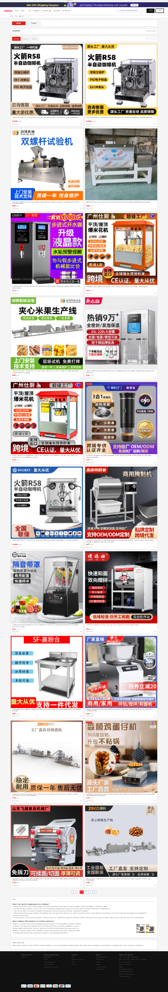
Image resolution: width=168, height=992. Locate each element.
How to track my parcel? (125, 962)
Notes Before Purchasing (49, 962)
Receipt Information (101, 957)
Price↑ (25, 39)
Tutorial (46, 959)
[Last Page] (95, 892)
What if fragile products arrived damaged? (128, 957)
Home (11, 16)
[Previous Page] (78, 892)
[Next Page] (90, 892)
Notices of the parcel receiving (126, 974)
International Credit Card (78, 959)
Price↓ (34, 39)
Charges (98, 962)
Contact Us (23, 957)
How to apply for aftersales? (126, 969)
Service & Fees (47, 957)
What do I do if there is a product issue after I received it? (133, 959)
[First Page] (73, 892)
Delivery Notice (100, 969)
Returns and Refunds (48, 964)
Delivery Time (99, 959)
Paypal (73, 962)
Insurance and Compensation (125, 971)
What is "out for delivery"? (125, 964)
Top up (73, 957)
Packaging (98, 964)
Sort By (16, 39)
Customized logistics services (51, 967)
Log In (150, 10)
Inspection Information (124, 976)
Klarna (73, 964)
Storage (120, 967)
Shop (16, 16)
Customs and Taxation (101, 967)
